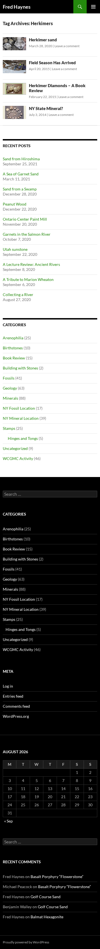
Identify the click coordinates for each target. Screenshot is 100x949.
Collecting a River (18, 294)
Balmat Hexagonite (47, 916)
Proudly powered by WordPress (26, 942)
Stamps (9, 428)
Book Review (14, 358)
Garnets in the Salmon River (27, 234)
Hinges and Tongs (23, 438)
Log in (8, 686)
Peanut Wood (14, 204)
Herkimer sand (43, 39)
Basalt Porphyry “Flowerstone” (57, 876)
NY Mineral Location (21, 418)
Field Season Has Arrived (52, 62)
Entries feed (13, 696)
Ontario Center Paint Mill (25, 219)
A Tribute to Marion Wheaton (28, 279)
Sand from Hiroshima (21, 158)
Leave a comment (66, 46)
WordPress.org (16, 716)
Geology (10, 388)
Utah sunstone (15, 249)
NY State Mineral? (46, 108)
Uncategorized (15, 448)
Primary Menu (93, 6)
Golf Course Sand (46, 896)
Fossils (8, 378)
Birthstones (13, 347)
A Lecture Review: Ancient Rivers (31, 264)
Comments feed (16, 706)
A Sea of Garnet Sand (21, 173)
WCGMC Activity (18, 458)
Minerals (10, 398)
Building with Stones (20, 368)
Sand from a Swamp (20, 189)
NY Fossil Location (19, 408)
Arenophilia (13, 337)
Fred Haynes (17, 7)
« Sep (8, 821)
